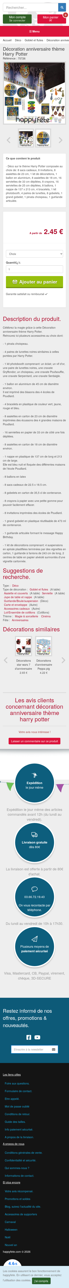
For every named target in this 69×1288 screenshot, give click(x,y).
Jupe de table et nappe (18, 597)
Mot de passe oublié (17, 1106)
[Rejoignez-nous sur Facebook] (28, 1037)
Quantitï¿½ (13, 262)
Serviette (47, 593)
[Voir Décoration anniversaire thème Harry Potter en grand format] (34, 92)
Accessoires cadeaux (17, 608)
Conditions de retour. (17, 1114)
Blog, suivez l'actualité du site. (23, 1206)
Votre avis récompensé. (19, 1191)
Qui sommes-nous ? (17, 1168)
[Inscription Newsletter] (53, 1049)
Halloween (11, 1229)
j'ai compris (41, 1281)
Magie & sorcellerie (26, 616)
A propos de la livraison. (19, 1137)
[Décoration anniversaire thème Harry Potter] (26, 138)
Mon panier (54, 18)
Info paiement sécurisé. (19, 1129)
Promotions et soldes (17, 1199)
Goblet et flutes (39, 589)
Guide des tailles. (15, 1122)
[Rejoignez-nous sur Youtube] (37, 1037)
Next (60, 140)
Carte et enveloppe (15, 605)
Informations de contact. (19, 1176)
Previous (8, 140)
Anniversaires (20, 620)
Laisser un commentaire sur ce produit (34, 741)
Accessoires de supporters (21, 1214)
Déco (15, 585)
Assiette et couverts (16, 593)
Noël (7, 1237)
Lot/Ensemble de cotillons (19, 612)
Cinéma (46, 616)
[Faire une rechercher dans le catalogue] (62, 7)
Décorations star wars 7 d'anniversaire (23, 664)
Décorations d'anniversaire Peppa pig (43, 664)
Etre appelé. (12, 1099)
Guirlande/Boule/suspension (21, 601)
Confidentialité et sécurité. (20, 1160)
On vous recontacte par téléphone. (34, 907)
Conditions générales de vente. (24, 1152)
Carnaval (10, 1222)
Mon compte (17, 18)
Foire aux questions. (17, 1083)
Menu (36, 31)
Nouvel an (11, 1245)
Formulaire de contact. (18, 1091)
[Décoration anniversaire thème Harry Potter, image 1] (43, 138)
